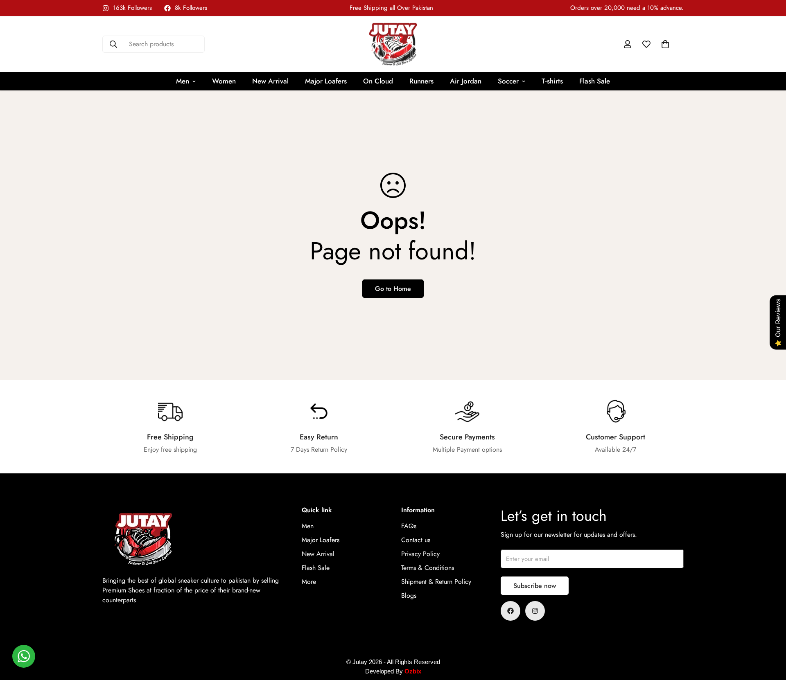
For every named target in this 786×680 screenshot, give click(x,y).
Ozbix (412, 671)
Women (224, 81)
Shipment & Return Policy (436, 582)
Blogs (408, 596)
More (309, 582)
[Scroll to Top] (770, 635)
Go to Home (393, 288)
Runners (421, 81)
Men (182, 81)
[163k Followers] (535, 611)
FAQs (408, 526)
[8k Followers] (510, 611)
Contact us (415, 540)
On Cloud (378, 81)
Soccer (508, 81)
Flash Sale (594, 81)
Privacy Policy (420, 554)
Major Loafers (326, 81)
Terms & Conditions (427, 568)
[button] (665, 44)
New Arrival (270, 81)
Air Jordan (465, 81)
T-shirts (552, 81)
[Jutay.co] (393, 44)
